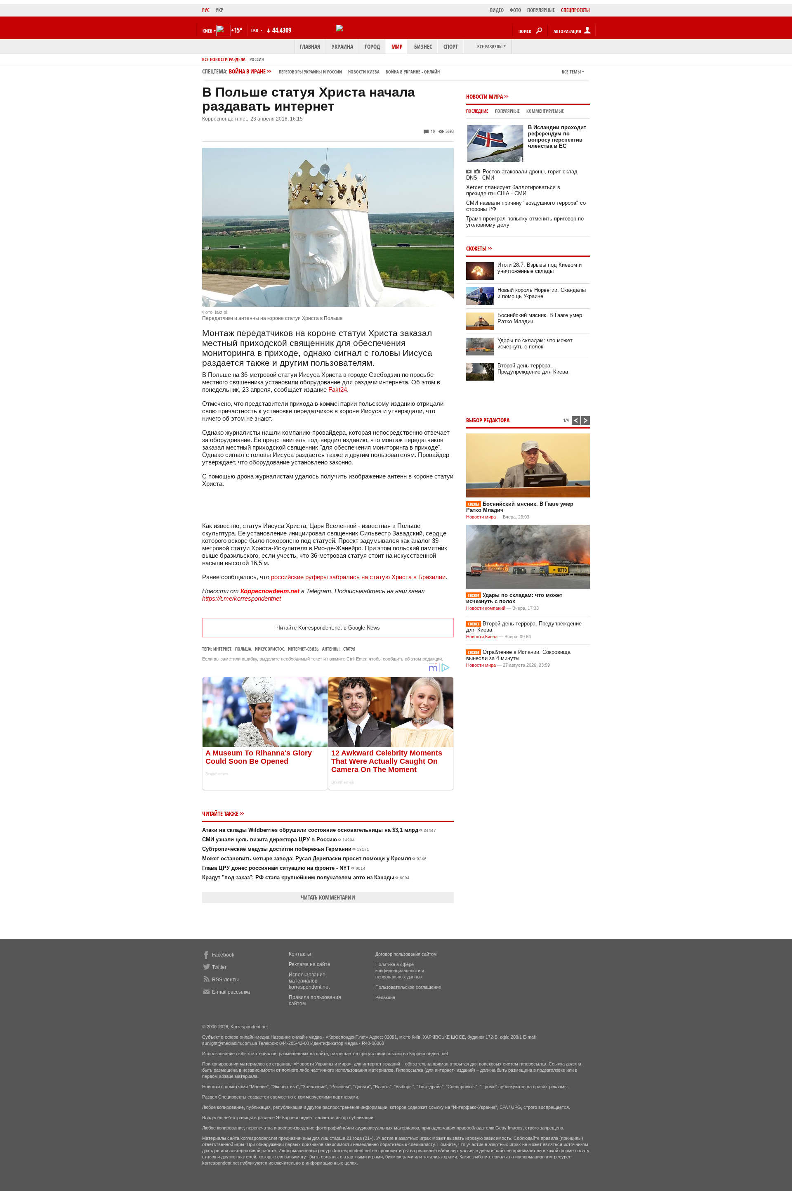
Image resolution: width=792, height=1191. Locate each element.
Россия (257, 59)
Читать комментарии (328, 897)
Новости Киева (481, 636)
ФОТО (515, 10)
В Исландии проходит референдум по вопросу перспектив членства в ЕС (557, 136)
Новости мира (484, 96)
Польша (243, 649)
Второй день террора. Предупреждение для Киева (532, 368)
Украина (342, 46)
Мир (397, 46)
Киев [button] (207, 31)
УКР (219, 10)
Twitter (219, 967)
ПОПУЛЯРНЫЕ (541, 10)
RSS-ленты (225, 980)
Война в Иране (334, 71)
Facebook (223, 955)
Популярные (507, 111)
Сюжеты (476, 248)
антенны (330, 649)
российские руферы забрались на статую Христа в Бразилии (358, 576)
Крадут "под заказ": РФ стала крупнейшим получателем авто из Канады (306, 877)
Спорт (450, 46)
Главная (310, 46)
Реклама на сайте (309, 964)
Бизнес (423, 46)
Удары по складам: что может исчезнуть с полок (535, 343)
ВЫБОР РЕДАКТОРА (487, 420)
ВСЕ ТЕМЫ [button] (571, 72)
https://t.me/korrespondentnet (241, 598)
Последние (477, 111)
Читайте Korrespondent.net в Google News (328, 628)
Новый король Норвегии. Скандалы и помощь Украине (541, 293)
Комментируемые (545, 111)
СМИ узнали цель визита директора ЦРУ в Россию (278, 839)
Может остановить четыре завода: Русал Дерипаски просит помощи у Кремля (314, 858)
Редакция (385, 997)
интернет (222, 649)
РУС (206, 10)
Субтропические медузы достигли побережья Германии (285, 849)
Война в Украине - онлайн (413, 72)
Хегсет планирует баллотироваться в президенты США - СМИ (513, 190)
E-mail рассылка (231, 992)
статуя (349, 649)
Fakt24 (337, 389)
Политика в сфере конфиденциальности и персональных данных (399, 970)
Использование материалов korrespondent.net (309, 981)
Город (372, 46)
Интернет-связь (303, 649)
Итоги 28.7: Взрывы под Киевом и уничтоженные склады (539, 268)
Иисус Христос (269, 649)
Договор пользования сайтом (406, 954)
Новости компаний (485, 608)
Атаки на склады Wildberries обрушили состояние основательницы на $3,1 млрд (319, 830)
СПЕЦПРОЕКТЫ (575, 10)
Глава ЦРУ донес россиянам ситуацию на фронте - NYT (283, 868)
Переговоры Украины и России (310, 72)
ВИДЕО (497, 10)
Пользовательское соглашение (408, 987)
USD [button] (255, 30)
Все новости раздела (223, 59)
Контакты (300, 954)
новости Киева (364, 72)
